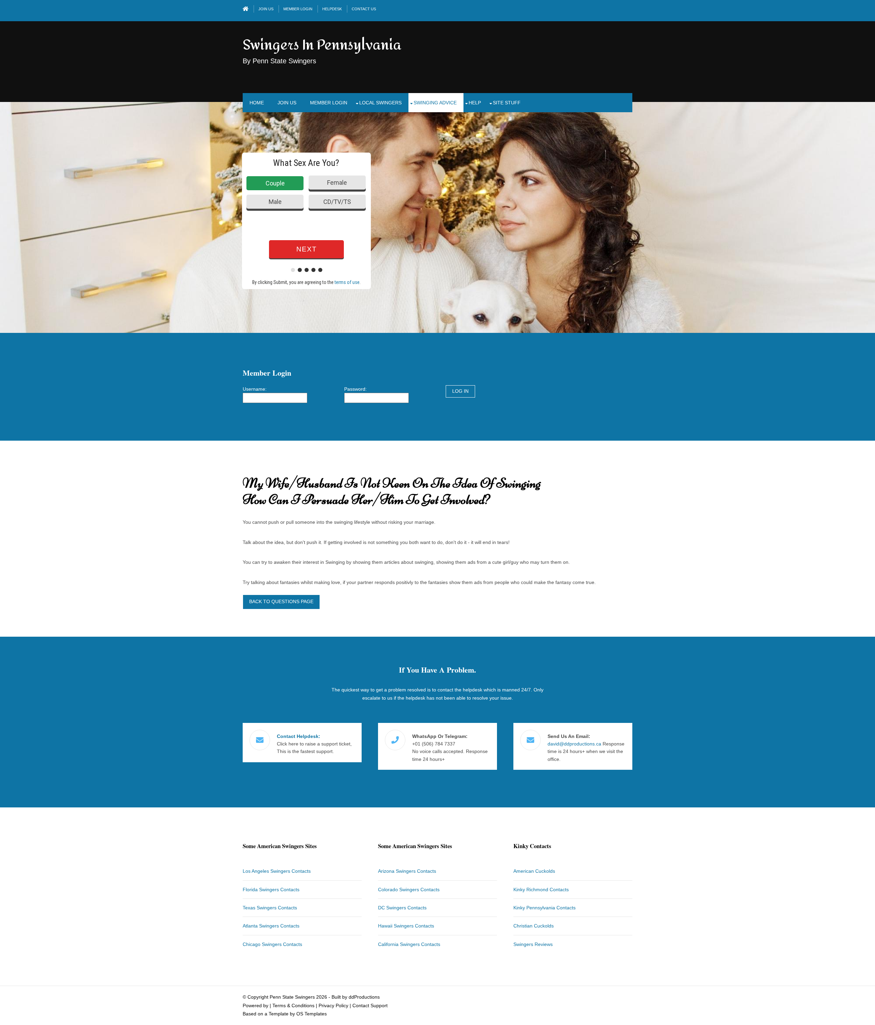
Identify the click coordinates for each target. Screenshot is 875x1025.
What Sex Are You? (306, 163)
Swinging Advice (435, 102)
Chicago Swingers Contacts (272, 944)
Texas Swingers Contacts (270, 907)
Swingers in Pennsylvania (322, 45)
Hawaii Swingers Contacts (406, 926)
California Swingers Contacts (409, 944)
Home (257, 102)
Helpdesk (332, 9)
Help (475, 102)
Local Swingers (380, 102)
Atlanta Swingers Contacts (271, 926)
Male (275, 201)
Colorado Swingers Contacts (409, 889)
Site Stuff (507, 102)
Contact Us (364, 9)
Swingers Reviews (533, 944)
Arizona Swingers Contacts (407, 871)
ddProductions (364, 997)
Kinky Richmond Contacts (541, 889)
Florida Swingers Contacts (271, 889)
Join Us (265, 9)
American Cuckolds (534, 871)
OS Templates (311, 1013)
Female (337, 182)
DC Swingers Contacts (402, 907)
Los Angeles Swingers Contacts (277, 871)
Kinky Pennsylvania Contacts (544, 907)
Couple (275, 183)
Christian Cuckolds (533, 926)
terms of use (347, 282)
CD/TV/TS (337, 201)
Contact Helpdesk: (298, 736)
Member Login (297, 9)
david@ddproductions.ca (574, 744)
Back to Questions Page (281, 601)
